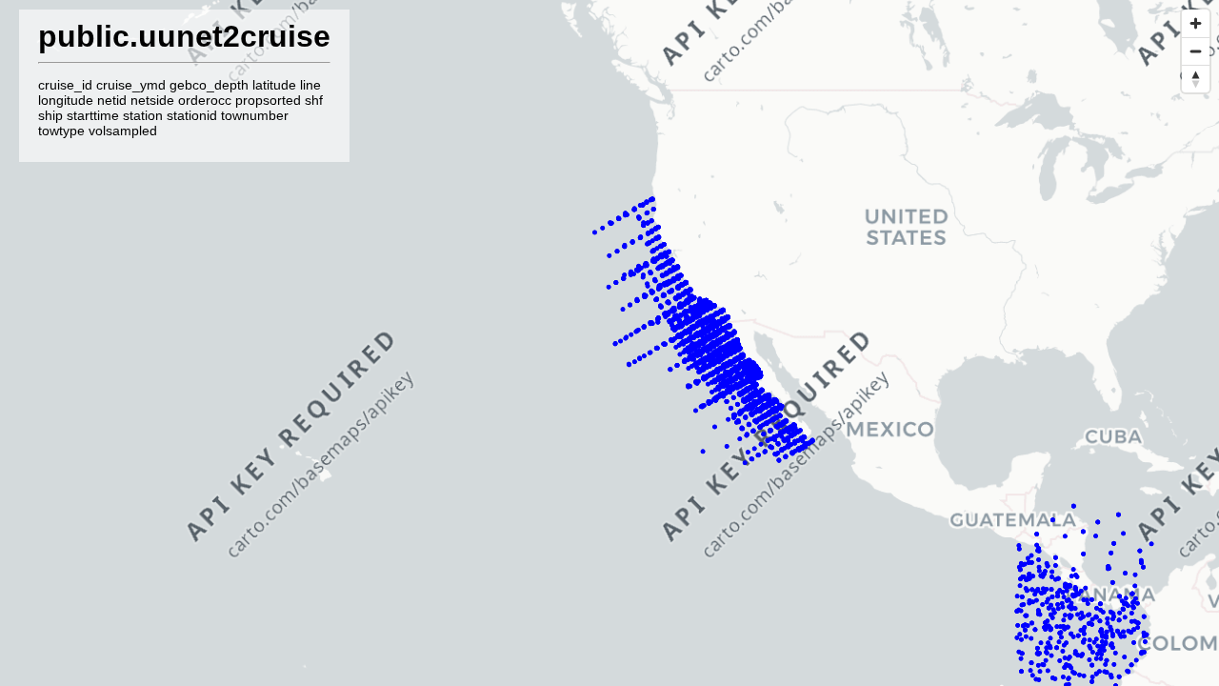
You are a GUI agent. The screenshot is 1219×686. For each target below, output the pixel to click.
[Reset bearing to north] (1195, 78)
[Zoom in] (1195, 23)
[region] (609, 343)
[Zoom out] (1195, 51)
